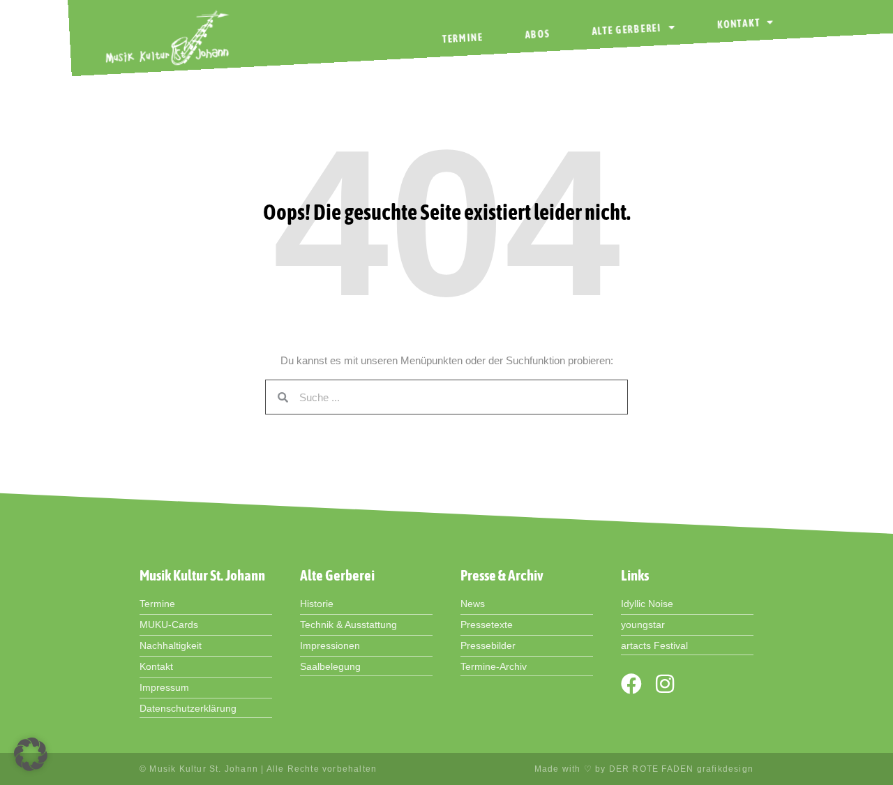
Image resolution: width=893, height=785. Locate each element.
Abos (537, 34)
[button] (30, 754)
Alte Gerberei (627, 29)
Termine (462, 38)
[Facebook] (631, 683)
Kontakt (738, 23)
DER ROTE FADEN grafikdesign (681, 769)
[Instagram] (664, 683)
